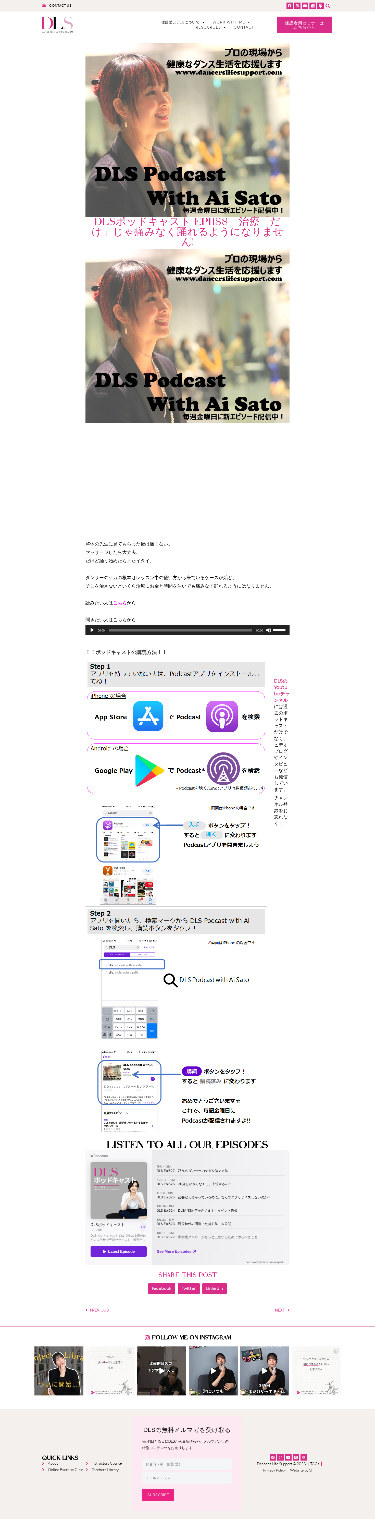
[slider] (280, 629)
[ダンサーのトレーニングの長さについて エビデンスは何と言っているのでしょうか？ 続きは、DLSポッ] (316, 1370)
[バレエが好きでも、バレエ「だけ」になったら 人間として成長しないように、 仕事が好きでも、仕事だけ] (264, 1370)
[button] (328, 6)
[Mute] (268, 630)
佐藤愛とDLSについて (180, 22)
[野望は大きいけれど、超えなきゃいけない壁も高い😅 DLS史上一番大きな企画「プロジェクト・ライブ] (58, 1370)
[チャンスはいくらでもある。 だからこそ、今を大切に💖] (213, 1370)
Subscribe (158, 1495)
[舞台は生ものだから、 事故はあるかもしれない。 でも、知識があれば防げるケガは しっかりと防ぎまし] (110, 1370)
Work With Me (228, 22)
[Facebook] (289, 6)
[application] (187, 630)
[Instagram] (297, 6)
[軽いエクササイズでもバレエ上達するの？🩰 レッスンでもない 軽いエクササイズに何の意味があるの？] (161, 1370)
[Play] (92, 630)
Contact (244, 27)
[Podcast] (320, 6)
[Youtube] (305, 6)
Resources (208, 27)
